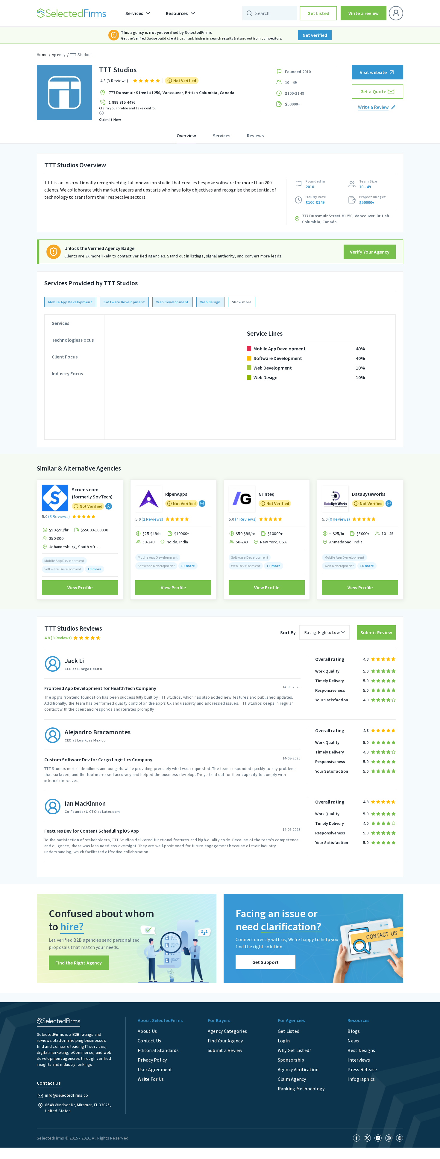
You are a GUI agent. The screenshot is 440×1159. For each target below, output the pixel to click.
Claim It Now (110, 119)
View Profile (80, 587)
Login (284, 1041)
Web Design (210, 302)
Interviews (359, 1060)
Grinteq (266, 494)
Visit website (373, 72)
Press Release (362, 1069)
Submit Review (376, 632)
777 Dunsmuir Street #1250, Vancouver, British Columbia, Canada (172, 92)
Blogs (354, 1031)
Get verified (315, 35)
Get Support (265, 962)
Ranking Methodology (301, 1089)
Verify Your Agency (370, 252)
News (353, 1041)
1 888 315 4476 (122, 102)
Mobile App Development (70, 302)
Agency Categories (227, 1031)
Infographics (361, 1079)
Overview (186, 135)
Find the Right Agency (78, 963)
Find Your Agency (225, 1041)
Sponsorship (291, 1060)
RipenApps (176, 494)
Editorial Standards (158, 1050)
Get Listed (318, 13)
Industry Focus (67, 373)
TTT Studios (81, 54)
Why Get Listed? (295, 1050)
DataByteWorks (368, 494)
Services (221, 135)
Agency (59, 54)
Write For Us (151, 1079)
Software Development (124, 302)
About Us (147, 1031)
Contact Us (149, 1041)
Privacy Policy (152, 1060)
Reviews (255, 135)
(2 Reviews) (152, 519)
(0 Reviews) (339, 519)
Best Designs (361, 1050)
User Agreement (155, 1069)
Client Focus (65, 357)
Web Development (172, 302)
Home (42, 54)
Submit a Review (225, 1050)
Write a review (363, 13)
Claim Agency (292, 1079)
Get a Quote (373, 91)
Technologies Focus (73, 340)
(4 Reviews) (246, 519)
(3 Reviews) (59, 516)
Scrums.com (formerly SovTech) (92, 493)
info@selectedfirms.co (66, 1095)
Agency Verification (298, 1069)
